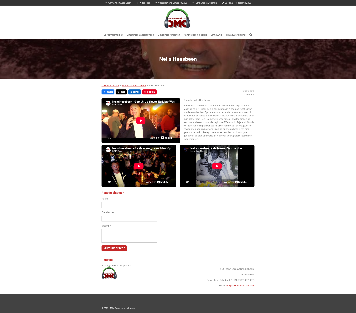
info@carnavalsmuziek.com (240, 285)
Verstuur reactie (114, 248)
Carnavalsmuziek (110, 85)
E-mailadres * (109, 212)
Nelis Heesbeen (157, 85)
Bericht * (106, 225)
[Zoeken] (250, 34)
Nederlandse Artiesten (134, 85)
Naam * (106, 198)
